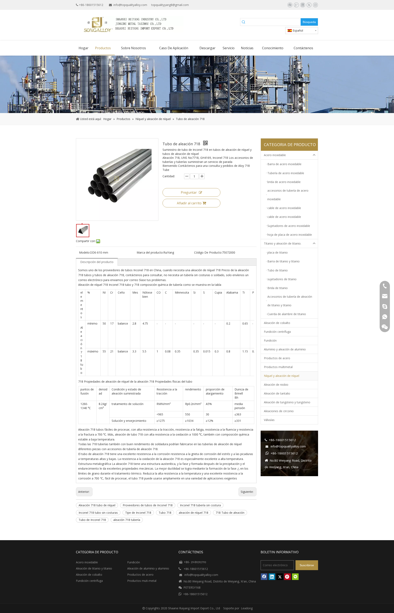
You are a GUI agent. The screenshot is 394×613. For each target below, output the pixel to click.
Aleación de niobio (276, 385)
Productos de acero (277, 358)
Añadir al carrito (189, 203)
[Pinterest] (287, 576)
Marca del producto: (150, 252)
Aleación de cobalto (277, 323)
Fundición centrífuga (277, 332)
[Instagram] (315, 5)
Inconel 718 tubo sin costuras (98, 513)
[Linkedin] (302, 5)
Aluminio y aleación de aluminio (285, 349)
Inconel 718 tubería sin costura (200, 505)
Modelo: (84, 252)
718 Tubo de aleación (230, 513)
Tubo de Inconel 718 (92, 520)
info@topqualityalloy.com (130, 5)
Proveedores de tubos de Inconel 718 (148, 505)
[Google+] (296, 5)
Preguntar (189, 192)
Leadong (247, 608)
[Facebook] (289, 5)
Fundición (270, 340)
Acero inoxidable (275, 155)
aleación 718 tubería (126, 520)
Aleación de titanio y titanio (94, 568)
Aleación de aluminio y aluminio (148, 568)
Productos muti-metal (141, 581)
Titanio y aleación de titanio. (282, 243)
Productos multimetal (278, 367)
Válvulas (269, 420)
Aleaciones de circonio (279, 411)
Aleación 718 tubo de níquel (97, 505)
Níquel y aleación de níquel (281, 376)
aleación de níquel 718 (193, 513)
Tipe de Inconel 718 (138, 513)
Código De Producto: (208, 252)
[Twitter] (309, 5)
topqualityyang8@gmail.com (170, 5)
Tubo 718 (165, 513)
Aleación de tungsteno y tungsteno (287, 402)
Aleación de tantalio (277, 393)
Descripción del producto (96, 262)
